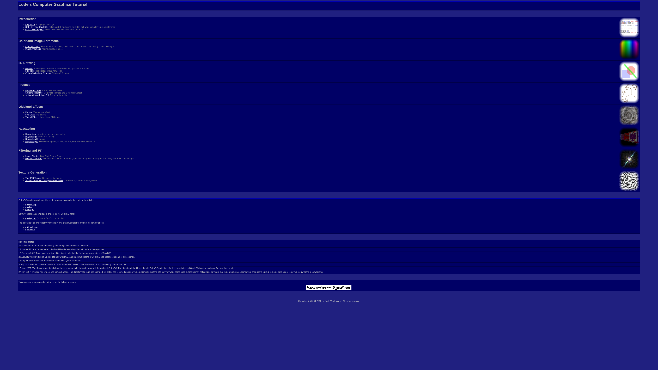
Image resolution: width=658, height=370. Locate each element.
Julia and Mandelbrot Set (37, 95)
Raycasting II (31, 136)
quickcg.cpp (30, 205)
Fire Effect (30, 115)
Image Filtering (32, 156)
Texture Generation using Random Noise (44, 180)
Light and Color (32, 46)
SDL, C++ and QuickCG (36, 27)
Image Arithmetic (33, 49)
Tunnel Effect (31, 117)
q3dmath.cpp (31, 227)
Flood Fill (29, 71)
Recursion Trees (33, 90)
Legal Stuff (30, 24)
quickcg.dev (30, 218)
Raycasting (30, 134)
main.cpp (29, 209)
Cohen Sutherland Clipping (38, 73)
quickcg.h (29, 207)
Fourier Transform (33, 158)
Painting (29, 68)
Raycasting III (31, 139)
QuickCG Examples (34, 29)
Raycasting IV (31, 141)
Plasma (28, 112)
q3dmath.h (30, 230)
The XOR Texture (33, 178)
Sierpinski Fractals (33, 93)
